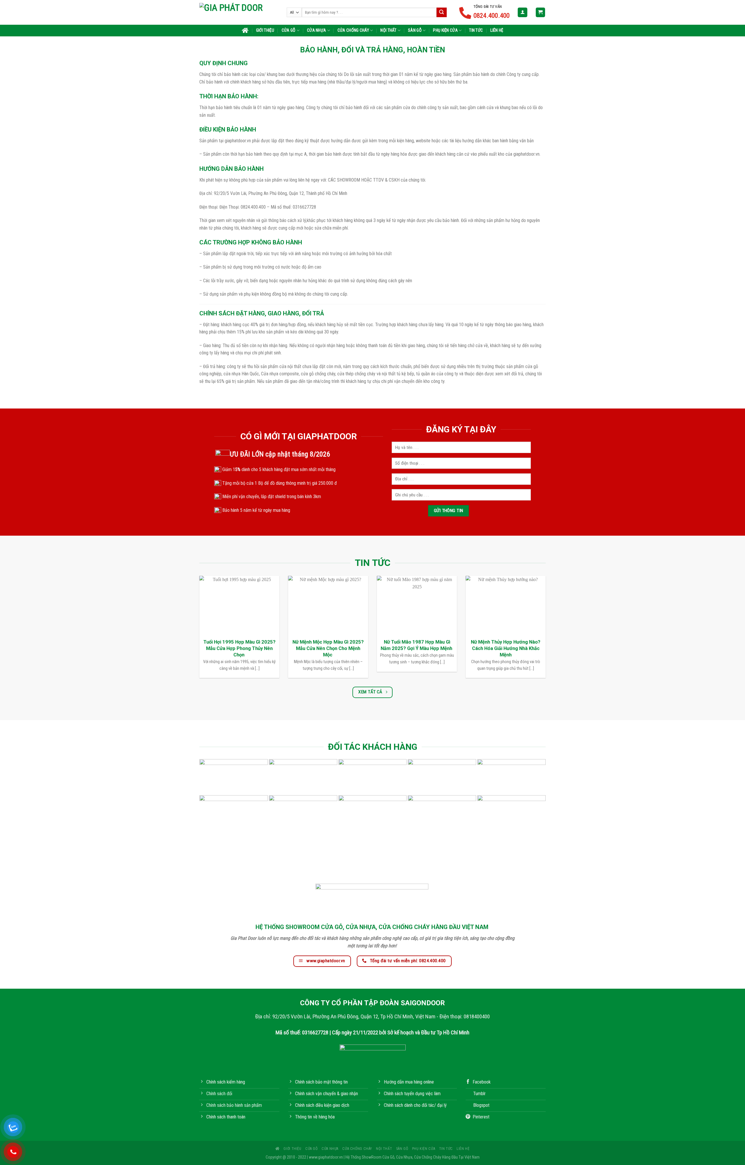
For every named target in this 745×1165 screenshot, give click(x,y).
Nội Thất (388, 30)
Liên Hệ (496, 30)
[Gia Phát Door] (238, 12)
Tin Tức (476, 30)
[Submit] (441, 12)
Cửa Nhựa (316, 30)
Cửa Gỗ (289, 30)
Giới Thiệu (265, 30)
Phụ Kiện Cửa (445, 30)
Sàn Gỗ (415, 30)
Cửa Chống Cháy (353, 30)
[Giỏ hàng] (540, 12)
